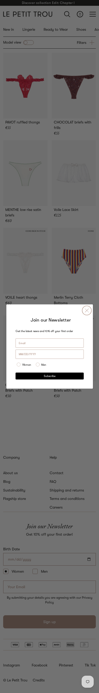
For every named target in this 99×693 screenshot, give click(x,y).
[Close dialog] (86, 310)
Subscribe (49, 376)
